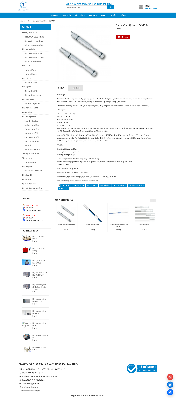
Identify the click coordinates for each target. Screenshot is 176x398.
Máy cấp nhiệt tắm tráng (33, 95)
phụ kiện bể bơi (79, 185)
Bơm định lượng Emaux (32, 104)
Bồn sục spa (26, 179)
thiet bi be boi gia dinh (136, 185)
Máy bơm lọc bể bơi (29, 49)
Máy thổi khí (26, 78)
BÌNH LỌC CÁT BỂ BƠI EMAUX (34, 37)
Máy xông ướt (27, 166)
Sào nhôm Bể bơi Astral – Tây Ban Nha (119, 225)
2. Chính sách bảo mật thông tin (29, 391)
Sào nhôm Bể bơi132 (145, 224)
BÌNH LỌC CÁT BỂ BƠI (29, 33)
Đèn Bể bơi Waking (31, 74)
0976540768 (30, 208)
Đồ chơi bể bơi (27, 112)
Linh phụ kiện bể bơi (29, 117)
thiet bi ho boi (63, 189)
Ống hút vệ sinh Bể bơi (32, 133)
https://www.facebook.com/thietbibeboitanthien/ (81, 181)
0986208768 (30, 218)
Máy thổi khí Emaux (31, 83)
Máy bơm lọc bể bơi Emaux (33, 53)
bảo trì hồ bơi (66, 185)
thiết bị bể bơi (107, 138)
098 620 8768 (151, 8)
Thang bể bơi (29, 145)
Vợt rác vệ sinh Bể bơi (32, 141)
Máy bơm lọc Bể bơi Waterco (34, 58)
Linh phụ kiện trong (90, 99)
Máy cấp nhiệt (27, 87)
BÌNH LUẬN (75, 88)
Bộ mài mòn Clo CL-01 (39, 347)
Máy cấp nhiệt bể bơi (31, 91)
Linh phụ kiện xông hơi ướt (33, 171)
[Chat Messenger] (170, 392)
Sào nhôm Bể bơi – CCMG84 (66, 224)
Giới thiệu (67, 15)
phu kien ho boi (92, 185)
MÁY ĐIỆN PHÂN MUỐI (30, 108)
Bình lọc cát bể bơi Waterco (34, 41)
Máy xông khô (27, 175)
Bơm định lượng (28, 99)
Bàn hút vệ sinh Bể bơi (32, 125)
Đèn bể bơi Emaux (31, 70)
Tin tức (113, 15)
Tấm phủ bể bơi (27, 158)
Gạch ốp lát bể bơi (31, 162)
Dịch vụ (92, 15)
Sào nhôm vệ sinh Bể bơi (33, 137)
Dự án (103, 15)
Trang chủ (54, 15)
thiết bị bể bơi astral (119, 185)
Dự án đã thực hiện (29, 184)
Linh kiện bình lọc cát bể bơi (34, 45)
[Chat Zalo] (170, 385)
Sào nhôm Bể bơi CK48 (92, 224)
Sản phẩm (79, 15)
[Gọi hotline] (170, 377)
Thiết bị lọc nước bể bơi (30, 154)
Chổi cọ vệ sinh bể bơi (32, 129)
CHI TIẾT (61, 88)
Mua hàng (125, 37)
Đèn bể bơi (26, 66)
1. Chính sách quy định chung (28, 387)
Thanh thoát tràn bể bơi (32, 149)
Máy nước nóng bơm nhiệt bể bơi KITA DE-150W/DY (39, 287)
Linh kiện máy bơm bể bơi (33, 62)
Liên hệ (123, 15)
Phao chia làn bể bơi (31, 121)
